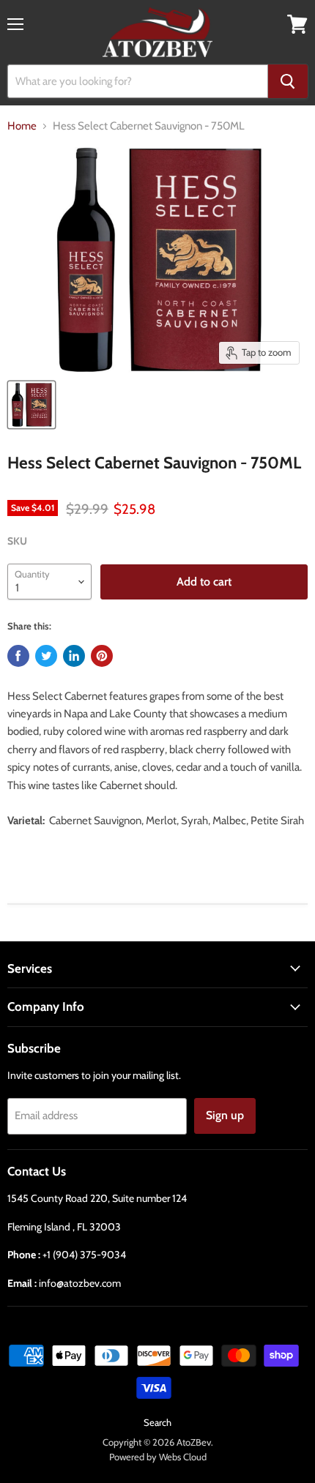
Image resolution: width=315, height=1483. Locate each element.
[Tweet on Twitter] (46, 656)
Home (22, 126)
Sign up (225, 1115)
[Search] (288, 81)
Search (157, 1422)
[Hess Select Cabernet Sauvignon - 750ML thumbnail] (31, 404)
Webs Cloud (183, 1457)
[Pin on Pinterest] (102, 656)
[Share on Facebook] (18, 656)
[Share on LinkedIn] (74, 656)
